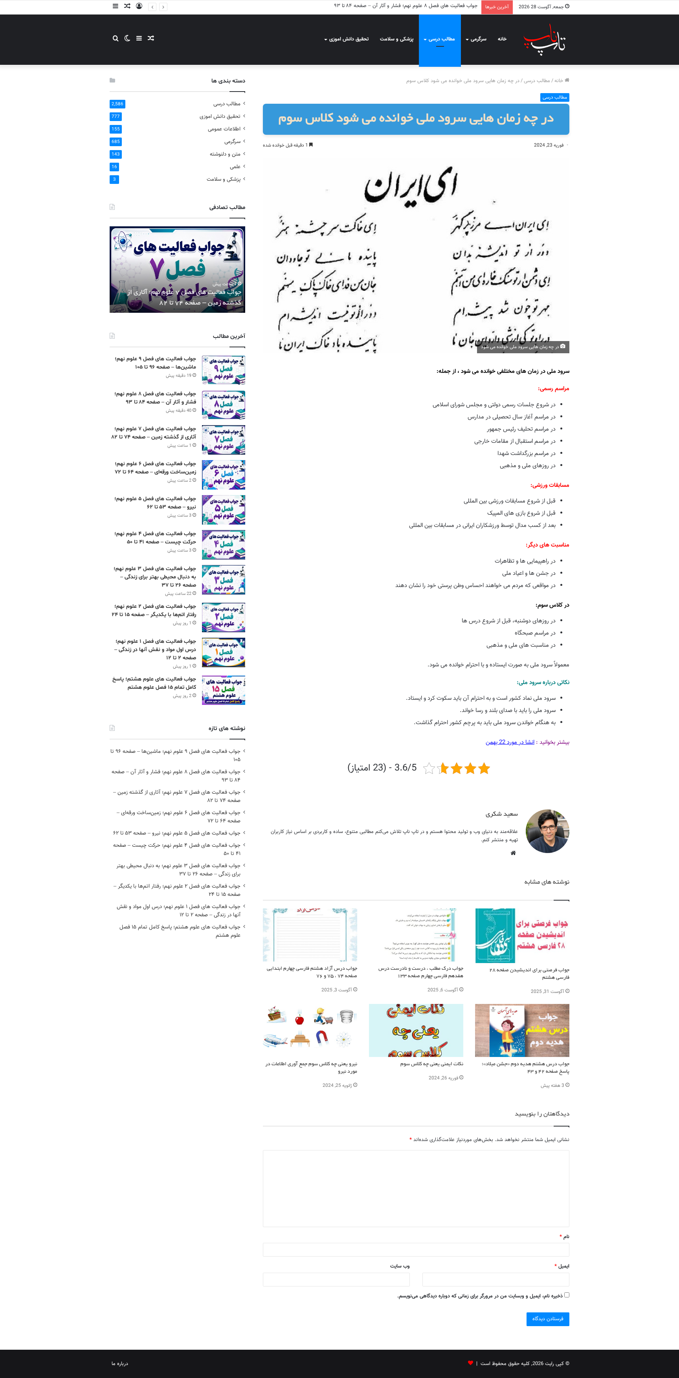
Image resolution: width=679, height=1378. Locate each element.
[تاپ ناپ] (544, 39)
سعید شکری (502, 814)
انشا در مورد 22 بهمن (510, 742)
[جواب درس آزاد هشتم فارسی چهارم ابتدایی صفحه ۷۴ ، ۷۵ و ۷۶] (310, 934)
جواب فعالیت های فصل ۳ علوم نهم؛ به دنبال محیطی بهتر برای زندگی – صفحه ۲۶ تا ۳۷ (155, 577)
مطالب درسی (442, 39)
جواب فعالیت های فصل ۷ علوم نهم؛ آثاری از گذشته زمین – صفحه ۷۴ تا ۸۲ (399, 6)
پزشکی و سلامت (396, 39)
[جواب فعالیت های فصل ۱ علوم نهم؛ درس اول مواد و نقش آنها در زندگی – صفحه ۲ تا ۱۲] (223, 652)
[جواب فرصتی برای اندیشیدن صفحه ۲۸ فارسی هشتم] (522, 935)
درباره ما (120, 1364)
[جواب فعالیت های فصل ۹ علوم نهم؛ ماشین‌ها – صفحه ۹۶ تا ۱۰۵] (223, 370)
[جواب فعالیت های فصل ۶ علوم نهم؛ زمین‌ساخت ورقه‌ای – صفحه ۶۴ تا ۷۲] (223, 475)
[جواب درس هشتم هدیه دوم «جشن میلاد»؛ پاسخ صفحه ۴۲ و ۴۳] (522, 1030)
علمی (235, 167)
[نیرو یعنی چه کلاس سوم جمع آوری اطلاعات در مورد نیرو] (310, 1030)
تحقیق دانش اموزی (349, 39)
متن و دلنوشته (225, 154)
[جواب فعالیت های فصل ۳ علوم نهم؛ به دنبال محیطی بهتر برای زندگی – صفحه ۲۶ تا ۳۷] (223, 580)
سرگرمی (478, 39)
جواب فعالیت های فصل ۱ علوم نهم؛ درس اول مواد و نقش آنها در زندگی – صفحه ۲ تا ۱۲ (155, 650)
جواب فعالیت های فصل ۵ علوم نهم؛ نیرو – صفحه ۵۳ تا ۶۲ (176, 833)
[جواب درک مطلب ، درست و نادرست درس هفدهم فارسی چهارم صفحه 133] (416, 934)
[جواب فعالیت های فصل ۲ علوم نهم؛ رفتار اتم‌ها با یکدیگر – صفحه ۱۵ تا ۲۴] (223, 617)
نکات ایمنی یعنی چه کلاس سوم (431, 1064)
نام (564, 1237)
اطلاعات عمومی (224, 129)
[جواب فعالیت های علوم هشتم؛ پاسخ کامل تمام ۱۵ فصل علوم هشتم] (223, 690)
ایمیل (561, 1266)
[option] (177, 269)
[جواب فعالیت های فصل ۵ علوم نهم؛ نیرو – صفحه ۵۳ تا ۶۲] (223, 510)
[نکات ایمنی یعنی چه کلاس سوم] (416, 1030)
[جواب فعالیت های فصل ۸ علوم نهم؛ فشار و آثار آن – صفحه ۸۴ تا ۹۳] (223, 405)
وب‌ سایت (400, 1266)
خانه (502, 39)
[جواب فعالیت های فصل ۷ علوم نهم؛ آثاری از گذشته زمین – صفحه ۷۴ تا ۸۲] (223, 440)
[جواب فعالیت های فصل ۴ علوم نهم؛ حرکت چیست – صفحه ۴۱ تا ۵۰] (223, 545)
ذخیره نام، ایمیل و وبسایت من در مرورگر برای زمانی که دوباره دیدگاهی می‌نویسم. (480, 1296)
